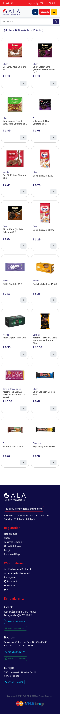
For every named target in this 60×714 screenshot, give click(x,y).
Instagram (10, 577)
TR (42, 3)
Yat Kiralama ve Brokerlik (17, 569)
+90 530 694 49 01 (16, 628)
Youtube (11, 585)
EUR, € (52, 3)
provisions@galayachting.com (25, 508)
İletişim (8, 550)
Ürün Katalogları (13, 546)
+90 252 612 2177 (16, 651)
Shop (7, 538)
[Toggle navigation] (35, 12)
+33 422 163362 (15, 682)
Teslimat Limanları (14, 542)
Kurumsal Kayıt (12, 554)
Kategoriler (45, 12)
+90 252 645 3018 (16, 621)
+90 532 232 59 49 (16, 658)
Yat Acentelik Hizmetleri (17, 573)
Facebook (12, 581)
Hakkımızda (10, 533)
